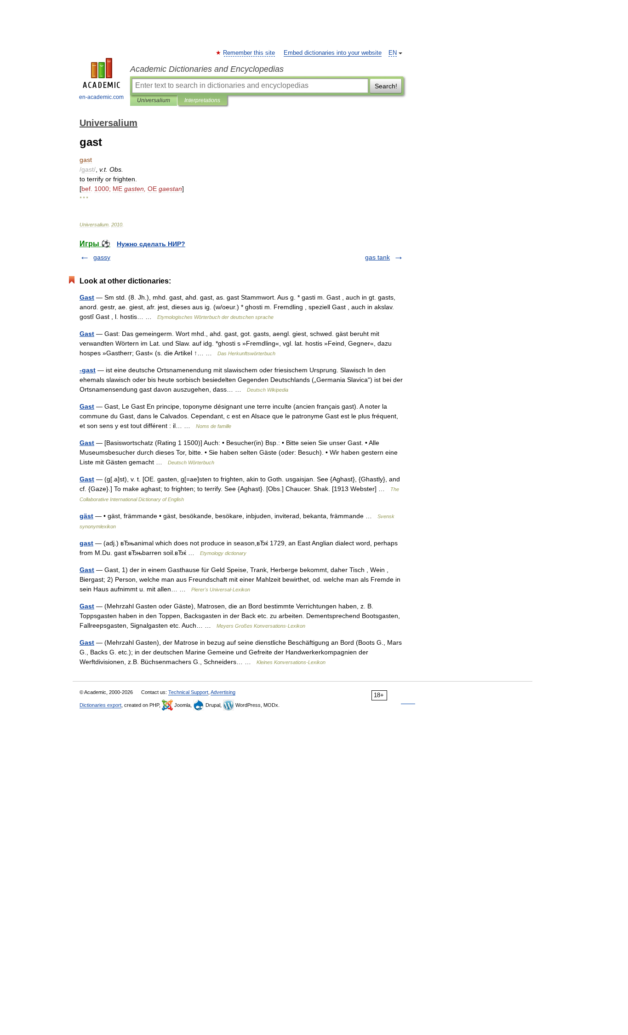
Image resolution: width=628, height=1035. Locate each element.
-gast (88, 370)
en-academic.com (101, 97)
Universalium (153, 100)
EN (392, 53)
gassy (101, 257)
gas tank (377, 257)
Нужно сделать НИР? (151, 244)
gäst (86, 516)
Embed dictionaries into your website (333, 53)
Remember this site (249, 53)
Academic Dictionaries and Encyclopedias (207, 69)
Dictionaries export (100, 705)
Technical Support (188, 692)
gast (86, 543)
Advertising (223, 692)
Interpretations (202, 100)
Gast (87, 297)
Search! (386, 86)
